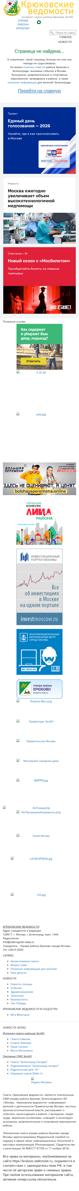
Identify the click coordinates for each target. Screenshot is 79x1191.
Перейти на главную (39, 90)
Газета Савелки (20, 1039)
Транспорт (17, 995)
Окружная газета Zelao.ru (27, 1073)
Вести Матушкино (22, 1050)
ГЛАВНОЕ (66, 37)
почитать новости (34, 67)
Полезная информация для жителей (34, 969)
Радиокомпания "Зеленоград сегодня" (35, 1066)
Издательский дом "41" (25, 1069)
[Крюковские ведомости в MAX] (39, 21)
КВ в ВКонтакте (20, 1014)
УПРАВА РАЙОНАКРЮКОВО (23, 24)
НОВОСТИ (66, 42)
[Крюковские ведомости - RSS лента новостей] (53, 21)
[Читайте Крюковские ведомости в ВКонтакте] (45, 21)
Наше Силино (19, 1046)
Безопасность (19, 999)
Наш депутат (19, 972)
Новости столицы (21, 984)
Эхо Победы (18, 1003)
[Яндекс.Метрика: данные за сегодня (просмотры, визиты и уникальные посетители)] (41, 1080)
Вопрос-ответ (19, 965)
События (16, 988)
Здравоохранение (22, 992)
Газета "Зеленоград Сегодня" (29, 1062)
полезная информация (22, 82)
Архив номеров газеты (25, 961)
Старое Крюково (21, 1043)
